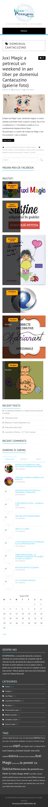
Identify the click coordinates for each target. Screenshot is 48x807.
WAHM (12, 786)
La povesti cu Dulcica (12, 701)
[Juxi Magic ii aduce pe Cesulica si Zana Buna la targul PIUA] (8, 494)
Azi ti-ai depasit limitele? (25, 580)
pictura (21, 777)
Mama (16, 769)
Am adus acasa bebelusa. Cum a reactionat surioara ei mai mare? (28, 466)
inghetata (32, 756)
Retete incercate (11, 715)
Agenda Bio (11, 738)
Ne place (21, 147)
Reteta (34, 777)
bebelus (37, 737)
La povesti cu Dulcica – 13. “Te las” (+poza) (20, 432)
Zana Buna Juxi (19, 786)
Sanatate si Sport (11, 720)
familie (27, 756)
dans (14, 751)
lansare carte (16, 763)
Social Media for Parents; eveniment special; (20, 780)
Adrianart (5, 738)
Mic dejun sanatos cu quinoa (27, 567)
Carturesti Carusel (38, 741)
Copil (21, 746)
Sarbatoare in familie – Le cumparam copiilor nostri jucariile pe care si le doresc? (29, 557)
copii (16, 150)
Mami (41, 769)
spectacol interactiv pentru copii (17, 783)
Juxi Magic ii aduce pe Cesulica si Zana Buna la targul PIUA (27, 491)
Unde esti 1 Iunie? (22, 529)
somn (35, 780)
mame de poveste (29, 769)
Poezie (25, 777)
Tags (38, 459)
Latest (24, 459)
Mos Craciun (37, 774)
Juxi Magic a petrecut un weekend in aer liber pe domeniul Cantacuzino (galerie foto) (20, 71)
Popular (9, 459)
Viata (7, 786)
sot (38, 780)
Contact (8, 691)
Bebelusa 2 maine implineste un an (17, 423)
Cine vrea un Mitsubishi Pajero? (27, 516)
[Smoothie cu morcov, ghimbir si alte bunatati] (8, 481)
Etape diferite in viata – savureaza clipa (29, 504)
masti (21, 152)
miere (31, 774)
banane (31, 738)
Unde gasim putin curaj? (13, 427)
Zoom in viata (30, 147)
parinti (10, 777)
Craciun (10, 750)
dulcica (13, 756)
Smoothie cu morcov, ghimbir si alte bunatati (29, 478)
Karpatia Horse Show (10, 152)
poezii (30, 777)
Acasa (7, 147)
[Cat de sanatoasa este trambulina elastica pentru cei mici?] (8, 545)
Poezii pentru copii (11, 710)
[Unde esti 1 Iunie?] (8, 532)
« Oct (4, 634)
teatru (33, 152)
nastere (5, 777)
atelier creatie (7, 150)
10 (43, 58)
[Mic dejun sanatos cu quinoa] (8, 571)
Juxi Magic (14, 147)
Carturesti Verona (7, 746)
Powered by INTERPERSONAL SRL (24, 804)
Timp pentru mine (11, 418)
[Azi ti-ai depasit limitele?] (8, 584)
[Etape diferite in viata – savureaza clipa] (8, 507)
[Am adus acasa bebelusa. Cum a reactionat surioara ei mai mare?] (8, 468)
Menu (24, 30)
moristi (27, 152)
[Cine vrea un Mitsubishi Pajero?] (8, 520)
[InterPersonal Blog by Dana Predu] (24, 12)
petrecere (15, 777)
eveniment (21, 756)
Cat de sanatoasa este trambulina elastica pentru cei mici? (29, 543)
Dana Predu (29, 90)
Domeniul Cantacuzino (27, 150)
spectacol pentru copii (33, 783)
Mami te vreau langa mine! (15, 773)
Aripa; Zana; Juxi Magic (22, 738)
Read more (7, 140)
